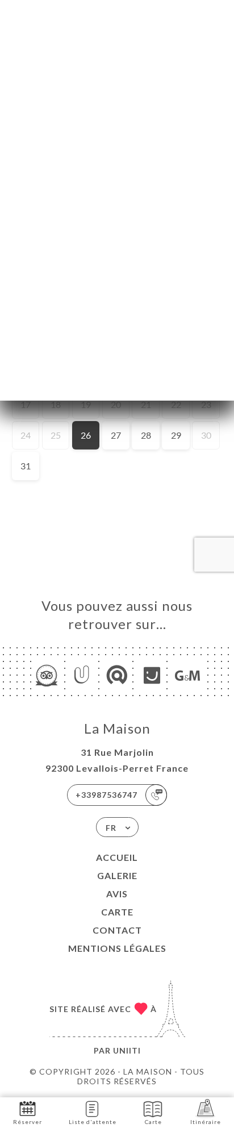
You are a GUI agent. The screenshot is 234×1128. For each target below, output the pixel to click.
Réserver (27, 1121)
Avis (117, 893)
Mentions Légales (117, 948)
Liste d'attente (92, 1121)
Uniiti (127, 1050)
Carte (117, 911)
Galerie (117, 875)
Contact (117, 930)
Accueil (117, 857)
